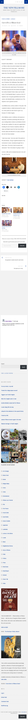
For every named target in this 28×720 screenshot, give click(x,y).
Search (2, 364)
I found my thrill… (5, 415)
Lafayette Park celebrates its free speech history (12, 411)
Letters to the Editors (8, 533)
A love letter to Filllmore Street (13, 683)
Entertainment (6, 496)
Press (4, 562)
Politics (4, 558)
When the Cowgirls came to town (8, 399)
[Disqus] (14, 294)
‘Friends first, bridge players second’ (9, 390)
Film (4, 504)
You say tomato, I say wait (7, 386)
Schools (5, 575)
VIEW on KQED (4, 627)
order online (3, 679)
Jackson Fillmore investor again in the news (11, 419)
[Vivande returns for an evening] (7, 223)
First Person (5, 508)
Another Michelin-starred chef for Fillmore (10, 403)
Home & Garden (6, 521)
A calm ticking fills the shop (7, 407)
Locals (13, 19)
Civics (4, 488)
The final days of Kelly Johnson (12, 631)
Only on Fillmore (6, 550)
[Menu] (2, 2)
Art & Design (6, 471)
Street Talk (5, 579)
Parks (4, 554)
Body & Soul (6, 475)
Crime (4, 492)
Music (4, 542)
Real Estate (5, 567)
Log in (2, 693)
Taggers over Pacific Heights (8, 394)
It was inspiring (10, 180)
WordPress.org (4, 705)
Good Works (5, 517)
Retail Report (6, 571)
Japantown (5, 525)
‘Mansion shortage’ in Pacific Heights (9, 424)
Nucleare (24, 712)
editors (14, 25)
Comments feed (5, 701)
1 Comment (20, 25)
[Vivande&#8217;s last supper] (7, 210)
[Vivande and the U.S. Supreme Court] (18, 210)
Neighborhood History (8, 546)
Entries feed (4, 697)
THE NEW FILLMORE (14, 7)
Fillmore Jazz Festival (8, 500)
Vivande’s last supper (6, 213)
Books (4, 479)
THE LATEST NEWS (7, 373)
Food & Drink (6, 19)
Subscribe (22, 245)
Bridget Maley (6, 483)
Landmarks (5, 529)
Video (4, 583)
